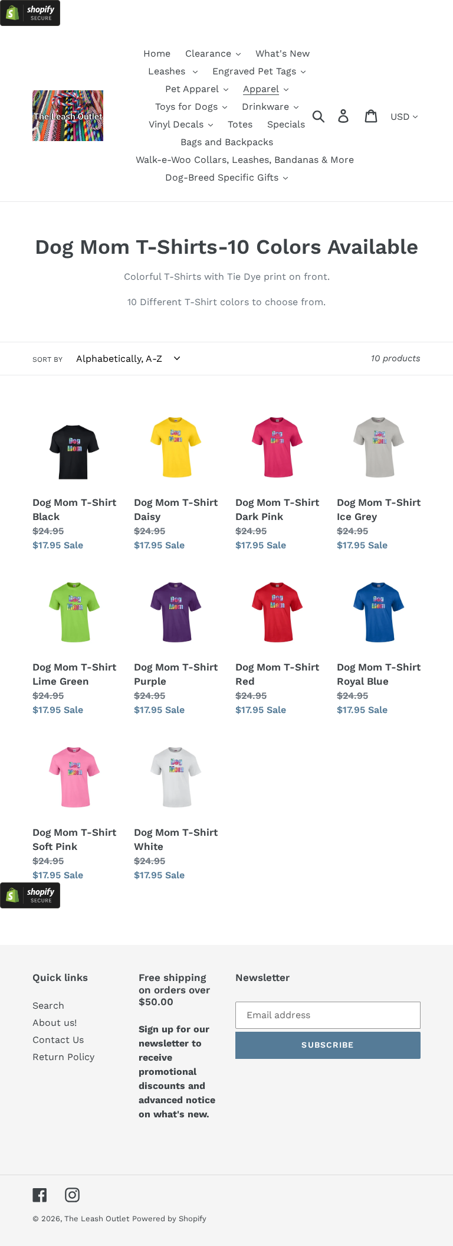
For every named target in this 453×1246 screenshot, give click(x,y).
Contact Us (58, 1039)
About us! (54, 1022)
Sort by (47, 359)
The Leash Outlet (96, 1218)
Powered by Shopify (169, 1218)
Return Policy (63, 1056)
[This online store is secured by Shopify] (30, 22)
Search (48, 1005)
